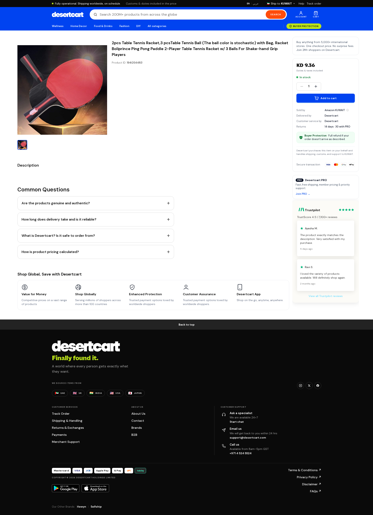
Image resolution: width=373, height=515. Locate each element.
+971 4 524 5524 (241, 453)
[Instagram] (300, 385)
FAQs (315, 491)
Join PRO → (303, 194)
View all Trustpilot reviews (326, 296)
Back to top (187, 324)
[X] (309, 385)
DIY (138, 26)
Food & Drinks (103, 26)
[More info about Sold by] (347, 110)
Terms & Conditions (304, 470)
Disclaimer (311, 484)
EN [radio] (248, 3)
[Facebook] (317, 385)
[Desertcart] (67, 14)
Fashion (124, 26)
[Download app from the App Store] (95, 488)
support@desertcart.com (248, 437)
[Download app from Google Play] (65, 488)
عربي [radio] (256, 3)
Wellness (58, 26)
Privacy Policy (309, 477)
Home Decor (78, 26)
